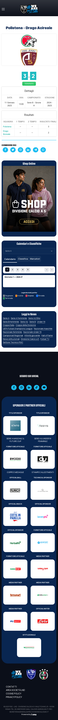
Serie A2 (24, 321)
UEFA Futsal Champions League (18, 328)
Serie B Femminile (11, 321)
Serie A (6, 318)
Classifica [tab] (23, 258)
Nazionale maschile (43, 328)
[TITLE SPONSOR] (15, 425)
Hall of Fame (47, 335)
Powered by (26, 714)
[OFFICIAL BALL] (15, 490)
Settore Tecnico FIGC (13, 342)
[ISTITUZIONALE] (29, 647)
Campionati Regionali (13, 335)
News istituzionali (11, 339)
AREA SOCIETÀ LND (15, 690)
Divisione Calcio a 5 (30, 339)
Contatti (11, 686)
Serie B (32, 321)
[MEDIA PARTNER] (43, 569)
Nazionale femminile (12, 332)
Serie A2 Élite (34, 318)
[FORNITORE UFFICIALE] (15, 459)
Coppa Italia (8, 325)
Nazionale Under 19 (32, 332)
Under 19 (41, 321)
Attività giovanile (32, 335)
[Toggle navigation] (3, 9)
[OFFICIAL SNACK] (15, 516)
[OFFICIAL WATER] (43, 621)
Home (5, 17)
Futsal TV (44, 339)
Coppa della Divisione (26, 325)
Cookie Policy (13, 693)
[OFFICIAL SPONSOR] (43, 516)
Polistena (7, 126)
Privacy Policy (14, 697)
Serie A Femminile (19, 318)
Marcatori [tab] (35, 258)
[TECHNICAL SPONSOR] (43, 490)
